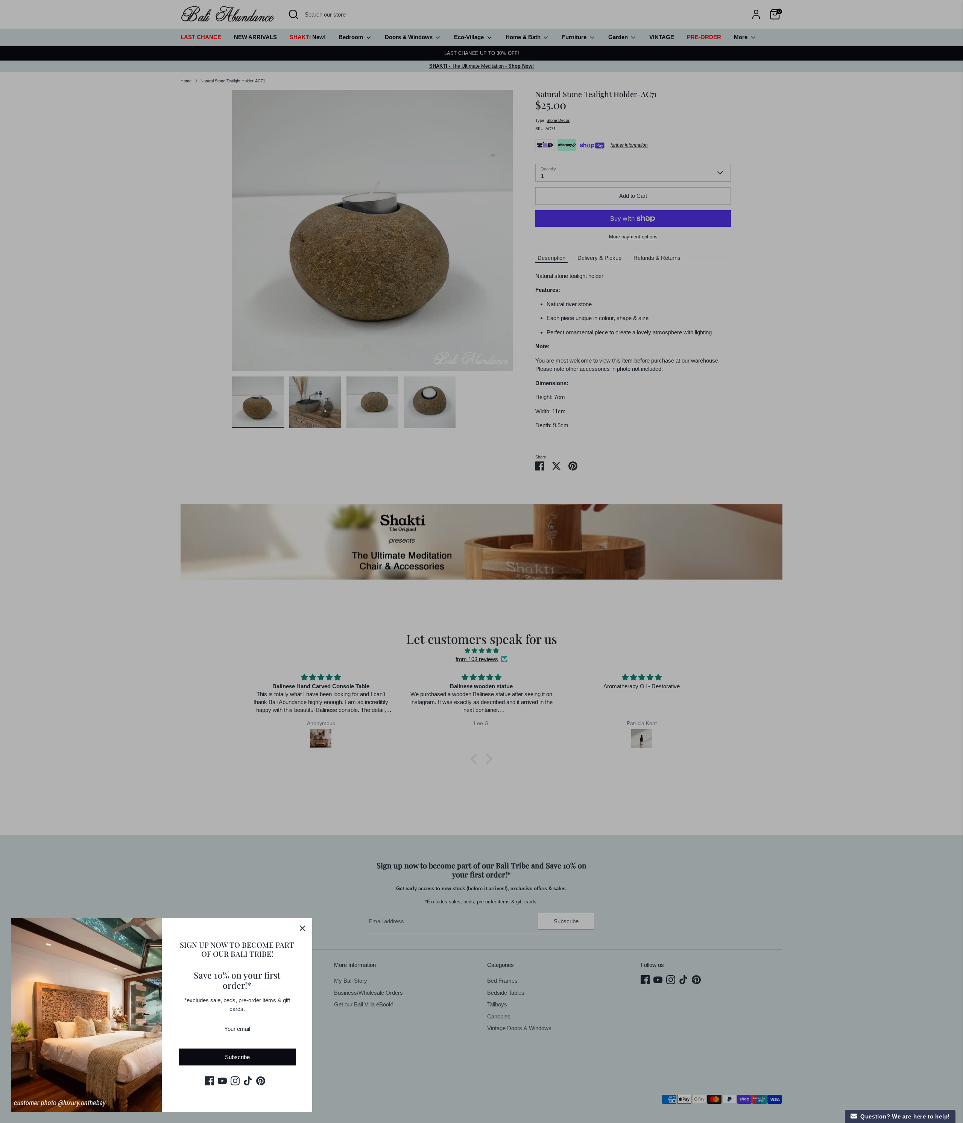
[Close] (302, 928)
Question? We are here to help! (903, 1116)
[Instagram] (235, 1080)
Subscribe (237, 1057)
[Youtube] (222, 1080)
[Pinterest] (260, 1080)
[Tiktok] (247, 1080)
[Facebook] (209, 1080)
